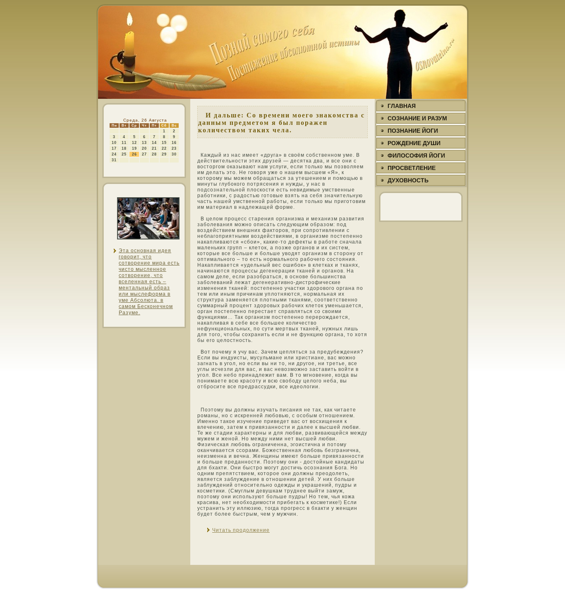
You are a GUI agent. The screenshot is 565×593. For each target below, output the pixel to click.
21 (154, 148)
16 (174, 143)
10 (114, 143)
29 (164, 154)
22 (164, 148)
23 (174, 148)
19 (134, 148)
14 (154, 143)
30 (174, 154)
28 (154, 154)
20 (144, 148)
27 (144, 154)
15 (164, 143)
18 (124, 148)
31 (114, 160)
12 (134, 143)
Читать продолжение (241, 530)
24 (114, 154)
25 (124, 154)
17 (114, 148)
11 (124, 143)
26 (134, 154)
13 (144, 143)
